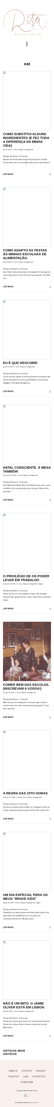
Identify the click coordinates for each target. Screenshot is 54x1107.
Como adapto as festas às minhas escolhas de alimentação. (25, 254)
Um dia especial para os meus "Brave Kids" (25, 897)
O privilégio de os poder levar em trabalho (26, 578)
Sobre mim (27, 1082)
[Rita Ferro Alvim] (27, 36)
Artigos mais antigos (14, 1052)
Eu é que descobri (20, 363)
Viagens (40, 584)
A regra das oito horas (25, 793)
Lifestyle (20, 150)
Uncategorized (28, 150)
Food (16, 150)
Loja (25, 1076)
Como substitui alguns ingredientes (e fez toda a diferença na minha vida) (26, 139)
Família (20, 797)
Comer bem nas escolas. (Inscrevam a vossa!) (26, 686)
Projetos (14, 1076)
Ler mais (8, 174)
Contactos (38, 1076)
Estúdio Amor (34, 1102)
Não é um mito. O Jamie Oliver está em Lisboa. (24, 1005)
